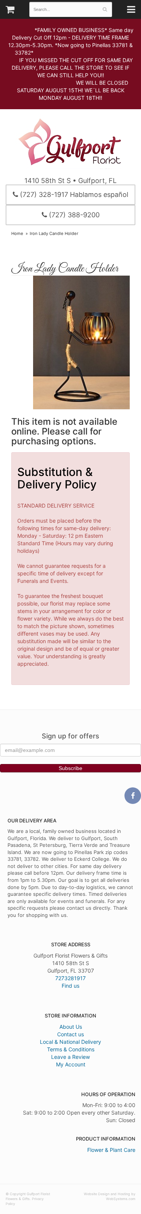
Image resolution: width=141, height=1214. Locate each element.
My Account (70, 1064)
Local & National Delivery (70, 1042)
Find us (70, 985)
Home (17, 233)
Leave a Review (70, 1057)
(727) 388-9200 (73, 215)
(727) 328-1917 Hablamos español (73, 194)
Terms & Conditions (70, 1049)
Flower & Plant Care (111, 1150)
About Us (70, 1026)
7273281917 (70, 978)
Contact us (70, 1034)
